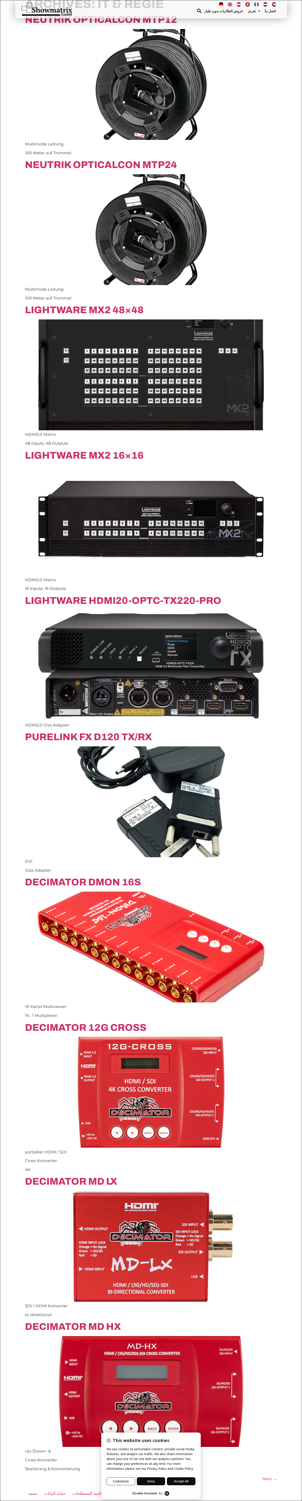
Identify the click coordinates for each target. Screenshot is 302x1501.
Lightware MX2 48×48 (84, 310)
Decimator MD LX (71, 1181)
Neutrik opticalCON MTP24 (101, 164)
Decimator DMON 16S (83, 882)
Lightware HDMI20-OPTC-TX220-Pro (123, 600)
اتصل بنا (270, 11)
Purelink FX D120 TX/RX (88, 737)
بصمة (32, 1493)
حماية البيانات (55, 1493)
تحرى (252, 11)
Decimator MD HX (73, 1326)
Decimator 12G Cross (86, 1027)
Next (269, 1478)
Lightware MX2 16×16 (84, 455)
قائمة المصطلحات (87, 1493)
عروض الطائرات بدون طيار (223, 11)
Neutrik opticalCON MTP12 (101, 19)
